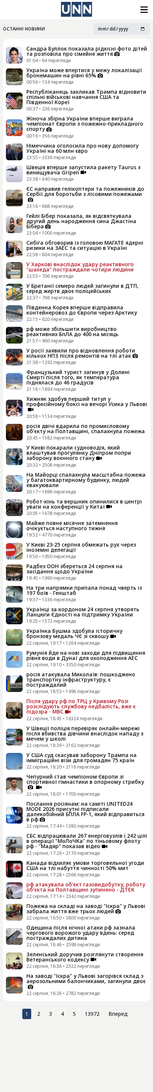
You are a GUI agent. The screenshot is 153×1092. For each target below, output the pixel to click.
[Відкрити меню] (143, 9)
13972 (92, 1013)
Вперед (118, 1013)
